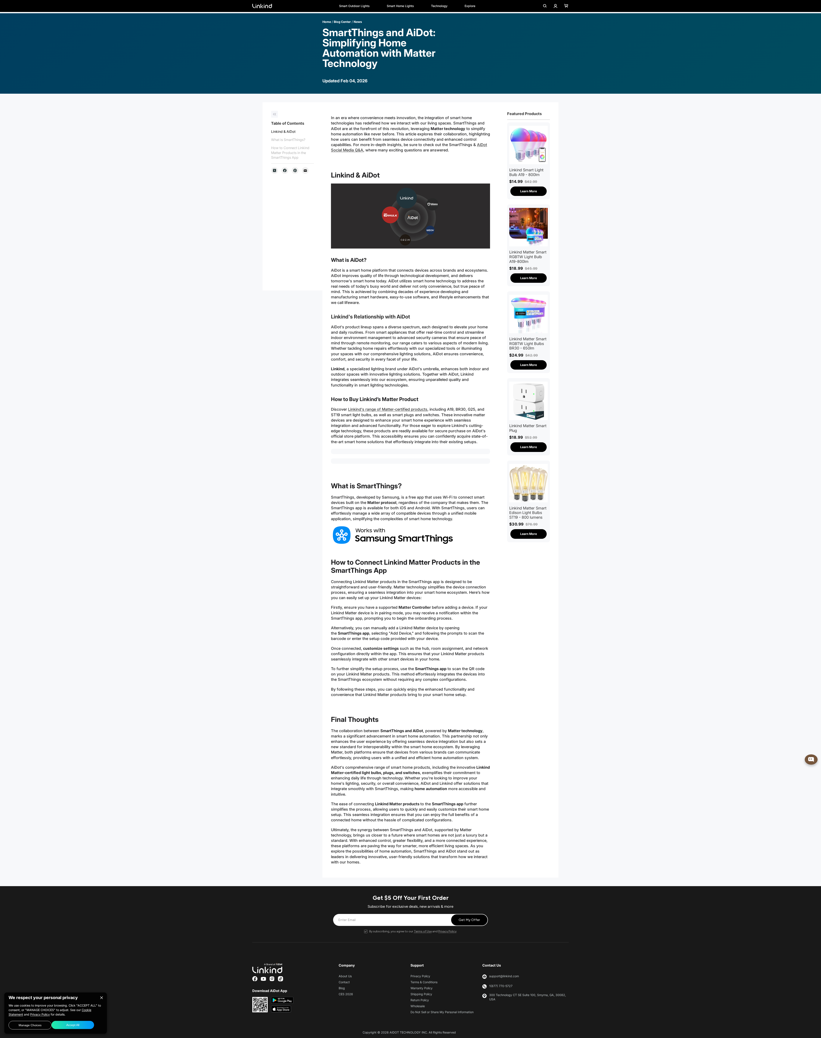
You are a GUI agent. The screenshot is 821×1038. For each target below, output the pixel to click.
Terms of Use (423, 931)
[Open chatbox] (811, 759)
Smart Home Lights (400, 5)
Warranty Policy (421, 988)
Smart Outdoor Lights (354, 5)
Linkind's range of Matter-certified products (387, 409)
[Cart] (566, 5)
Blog (342, 988)
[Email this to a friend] (305, 170)
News (358, 22)
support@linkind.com (504, 976)
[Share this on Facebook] (284, 170)
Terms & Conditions (423, 982)
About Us (345, 976)
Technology (439, 5)
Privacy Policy (447, 931)
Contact (344, 982)
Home (326, 22)
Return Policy (419, 1000)
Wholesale (417, 1006)
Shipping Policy (421, 994)
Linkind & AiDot (283, 131)
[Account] (555, 6)
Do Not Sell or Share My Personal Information (442, 1012)
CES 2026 (346, 994)
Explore (470, 5)
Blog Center (342, 22)
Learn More (528, 191)
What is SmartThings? (288, 140)
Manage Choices (30, 1025)
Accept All (72, 1025)
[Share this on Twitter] (274, 170)
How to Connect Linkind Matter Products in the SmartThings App (290, 153)
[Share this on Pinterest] (295, 170)
